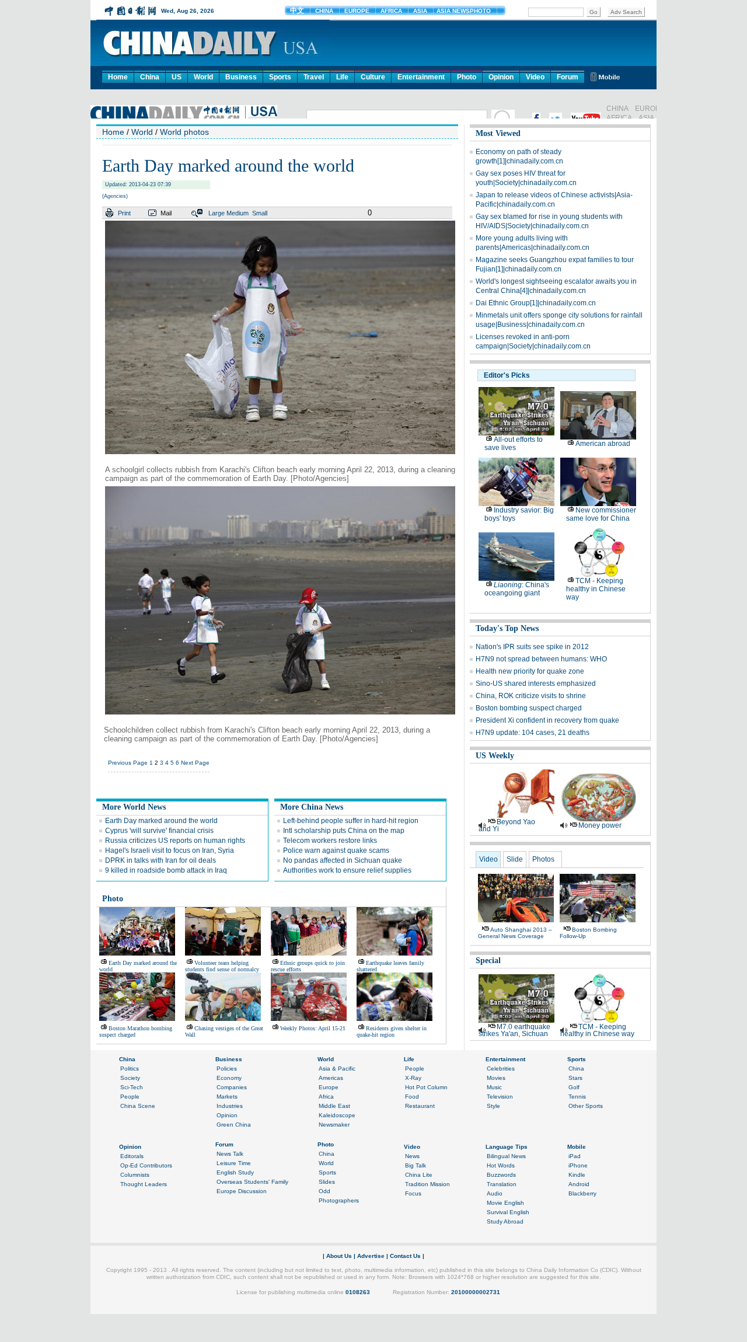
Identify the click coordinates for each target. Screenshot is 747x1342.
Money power (600, 825)
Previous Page (128, 762)
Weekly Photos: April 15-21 (312, 1028)
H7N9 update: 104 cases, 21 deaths (532, 732)
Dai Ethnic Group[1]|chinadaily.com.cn (536, 303)
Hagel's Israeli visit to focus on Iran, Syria (169, 850)
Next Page (195, 762)
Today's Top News (507, 628)
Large (216, 213)
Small (259, 213)
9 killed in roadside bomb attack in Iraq (166, 870)
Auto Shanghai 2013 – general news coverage (515, 932)
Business (241, 77)
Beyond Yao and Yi (507, 825)
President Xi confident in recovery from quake (547, 720)
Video (535, 77)
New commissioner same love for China (601, 514)
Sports (280, 77)
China (149, 77)
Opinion (501, 77)
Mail (166, 213)
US (176, 77)
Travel (313, 77)
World (203, 77)
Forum (567, 77)
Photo (466, 77)
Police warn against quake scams (336, 850)
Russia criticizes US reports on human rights (175, 840)
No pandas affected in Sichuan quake (342, 860)
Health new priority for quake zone (530, 671)
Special (488, 960)
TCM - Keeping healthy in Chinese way (596, 589)
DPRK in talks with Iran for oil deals (160, 860)
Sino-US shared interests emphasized (536, 683)
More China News (311, 807)
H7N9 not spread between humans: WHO (541, 659)
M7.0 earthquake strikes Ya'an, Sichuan (514, 1030)
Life (342, 77)
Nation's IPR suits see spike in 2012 (532, 647)
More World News (134, 807)
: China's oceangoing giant (516, 589)
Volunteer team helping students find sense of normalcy (222, 966)
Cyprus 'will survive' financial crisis (159, 831)
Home (118, 77)
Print (124, 213)
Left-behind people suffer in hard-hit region (350, 821)
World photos (184, 132)
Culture (373, 77)
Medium (237, 213)
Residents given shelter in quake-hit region (392, 1031)
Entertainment (421, 77)
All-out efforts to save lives (513, 443)
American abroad (602, 444)
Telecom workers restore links (330, 840)
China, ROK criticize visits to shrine (531, 696)
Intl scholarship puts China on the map (343, 831)
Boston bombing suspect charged (529, 708)
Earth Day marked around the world (161, 821)
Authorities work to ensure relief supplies (347, 870)
